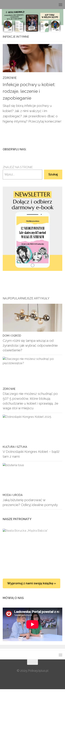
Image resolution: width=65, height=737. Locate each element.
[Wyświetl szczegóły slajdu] (32, 229)
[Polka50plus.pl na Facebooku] (43, 149)
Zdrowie (10, 78)
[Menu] (60, 4)
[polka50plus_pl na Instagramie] (48, 149)
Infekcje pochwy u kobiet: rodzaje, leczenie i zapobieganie (29, 91)
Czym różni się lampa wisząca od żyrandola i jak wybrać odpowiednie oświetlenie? (30, 345)
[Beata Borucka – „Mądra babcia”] (32, 550)
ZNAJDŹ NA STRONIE (18, 167)
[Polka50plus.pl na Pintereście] (54, 149)
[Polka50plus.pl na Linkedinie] (60, 149)
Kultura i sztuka (15, 446)
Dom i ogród (12, 335)
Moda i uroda (13, 494)
